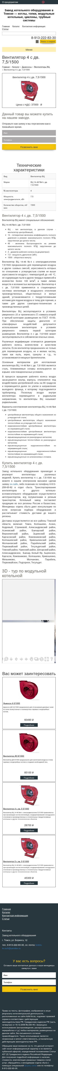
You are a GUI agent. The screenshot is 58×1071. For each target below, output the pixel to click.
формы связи (30, 1065)
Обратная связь (10, 6)
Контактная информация (33, 26)
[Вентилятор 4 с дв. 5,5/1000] (29, 795)
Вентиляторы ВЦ (42, 67)
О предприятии (10, 2)
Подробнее (29, 725)
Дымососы (27, 67)
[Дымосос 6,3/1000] (29, 689)
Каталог (16, 26)
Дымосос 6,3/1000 (11, 703)
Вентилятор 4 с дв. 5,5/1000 (16, 808)
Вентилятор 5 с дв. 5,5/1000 (16, 861)
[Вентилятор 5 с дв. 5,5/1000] (29, 847)
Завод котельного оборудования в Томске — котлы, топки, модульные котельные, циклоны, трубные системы (29, 15)
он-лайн (14, 484)
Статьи (5, 29)
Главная (6, 26)
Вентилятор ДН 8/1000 (13, 755)
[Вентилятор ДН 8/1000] (29, 742)
